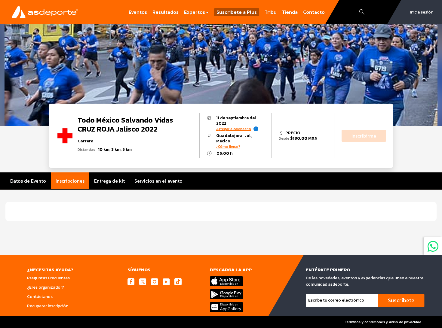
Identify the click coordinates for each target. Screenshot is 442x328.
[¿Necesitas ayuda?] (433, 246)
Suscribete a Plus (236, 12)
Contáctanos (40, 296)
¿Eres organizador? (45, 287)
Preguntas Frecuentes (48, 278)
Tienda (290, 12)
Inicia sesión (421, 12)
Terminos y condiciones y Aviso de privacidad (383, 322)
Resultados (165, 12)
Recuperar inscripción (47, 306)
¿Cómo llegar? (228, 146)
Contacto (314, 12)
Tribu (271, 12)
